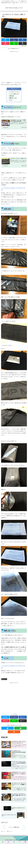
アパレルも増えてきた (14, 93)
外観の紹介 (11, 95)
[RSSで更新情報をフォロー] (14, 731)
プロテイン (5, 679)
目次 (12, 88)
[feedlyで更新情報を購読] (20, 728)
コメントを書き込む (14, 827)
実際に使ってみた (13, 97)
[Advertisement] (14, 66)
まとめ (10, 100)
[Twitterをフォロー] (7, 728)
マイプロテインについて (14, 91)
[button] (25, 391)
